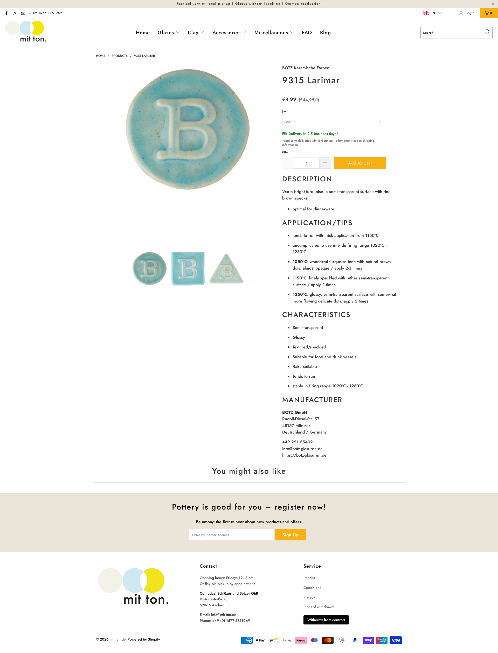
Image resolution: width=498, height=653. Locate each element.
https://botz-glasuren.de (304, 455)
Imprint (309, 577)
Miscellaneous (272, 32)
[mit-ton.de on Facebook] (6, 13)
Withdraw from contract (326, 619)
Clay (194, 32)
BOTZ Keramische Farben (305, 68)
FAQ (307, 32)
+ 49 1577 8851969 (45, 13)
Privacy (309, 597)
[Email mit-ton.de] (23, 13)
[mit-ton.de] (26, 33)
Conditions (312, 587)
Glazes (167, 32)
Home (143, 32)
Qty (285, 152)
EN (432, 13)
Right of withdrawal (318, 606)
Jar (284, 111)
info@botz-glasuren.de (302, 449)
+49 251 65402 (297, 442)
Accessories (227, 32)
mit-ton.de (118, 639)
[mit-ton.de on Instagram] (14, 13)
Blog (325, 32)
